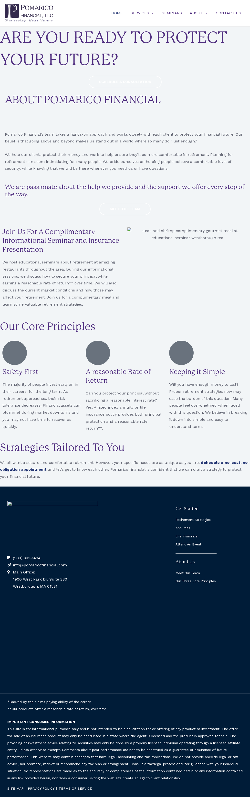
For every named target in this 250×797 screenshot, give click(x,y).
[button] (151, 13)
